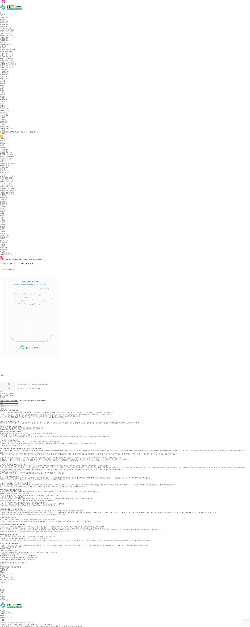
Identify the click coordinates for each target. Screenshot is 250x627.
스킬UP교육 (12, 132)
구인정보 (2, 101)
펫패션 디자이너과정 (6, 60)
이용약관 (2, 125)
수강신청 (2, 130)
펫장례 (2, 87)
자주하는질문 (4, 114)
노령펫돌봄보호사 (5, 41)
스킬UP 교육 (4, 73)
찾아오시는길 (4, 21)
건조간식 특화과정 (5, 57)
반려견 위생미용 (5, 33)
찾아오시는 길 (4, 600)
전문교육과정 (4, 23)
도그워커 (2, 48)
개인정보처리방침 (5, 126)
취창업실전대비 (5, 76)
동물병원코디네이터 (6, 26)
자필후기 (2, 98)
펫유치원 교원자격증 (6, 28)
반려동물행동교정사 (6, 35)
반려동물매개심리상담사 (7, 62)
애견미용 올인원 (5, 24)
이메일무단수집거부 (6, 128)
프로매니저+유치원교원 (7, 30)
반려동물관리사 (5, 39)
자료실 (2, 103)
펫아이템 (2, 83)
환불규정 (2, 615)
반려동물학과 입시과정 (7, 66)
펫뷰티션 (2, 42)
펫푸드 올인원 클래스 (6, 51)
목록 (1, 391)
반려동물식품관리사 (6, 44)
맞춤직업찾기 (4, 116)
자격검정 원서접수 (33, 132)
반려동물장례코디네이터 (7, 37)
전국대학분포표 (5, 71)
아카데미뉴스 (4, 108)
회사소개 (2, 19)
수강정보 (2, 119)
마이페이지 (3, 138)
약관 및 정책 (4, 123)
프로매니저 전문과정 (6, 32)
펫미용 (2, 85)
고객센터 (2, 105)
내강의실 (2, 117)
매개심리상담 (4, 78)
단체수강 (2, 592)
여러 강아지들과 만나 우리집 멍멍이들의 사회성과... (32, 384)
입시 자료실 (3, 69)
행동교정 (2, 82)
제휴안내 (2, 594)
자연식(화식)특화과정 (6, 58)
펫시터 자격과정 (5, 46)
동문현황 (2, 94)
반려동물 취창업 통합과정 (8, 64)
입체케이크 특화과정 (6, 53)
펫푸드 (2, 89)
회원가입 (2, 14)
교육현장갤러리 (5, 110)
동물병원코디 (4, 74)
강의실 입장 (3, 121)
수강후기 (2, 92)
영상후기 (2, 96)
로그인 (2, 12)
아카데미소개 (4, 17)
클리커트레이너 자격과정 (7, 49)
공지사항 (2, 107)
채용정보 (2, 596)
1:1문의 (2, 112)
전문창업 (2, 80)
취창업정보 (3, 100)
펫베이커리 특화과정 (6, 55)
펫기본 (2, 91)
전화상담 (2, 397)
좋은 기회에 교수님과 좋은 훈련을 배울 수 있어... (31, 388)
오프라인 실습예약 (22, 132)
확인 (1, 565)
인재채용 (2, 598)
